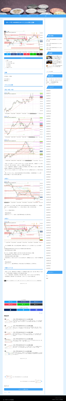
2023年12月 (48, 166)
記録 (7, 60)
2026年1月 (48, 108)
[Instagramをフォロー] (36, 310)
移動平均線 (39, 280)
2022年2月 (48, 222)
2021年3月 (48, 250)
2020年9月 (48, 265)
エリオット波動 (10, 280)
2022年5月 (48, 215)
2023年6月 (48, 182)
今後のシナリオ (9, 67)
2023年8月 (48, 177)
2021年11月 (48, 230)
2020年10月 (48, 263)
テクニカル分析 (9, 61)
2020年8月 (48, 268)
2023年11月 (48, 169)
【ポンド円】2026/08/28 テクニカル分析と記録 (53, 40)
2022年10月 (48, 202)
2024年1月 (48, 164)
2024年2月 (48, 161)
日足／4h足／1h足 (11, 63)
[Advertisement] (23, 27)
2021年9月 (48, 235)
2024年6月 (48, 151)
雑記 (47, 278)
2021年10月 (48, 232)
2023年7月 (48, 179)
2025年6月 (48, 121)
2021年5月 (48, 245)
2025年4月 (48, 126)
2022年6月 (48, 212)
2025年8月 (48, 118)
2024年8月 (48, 146)
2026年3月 (48, 103)
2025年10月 (48, 113)
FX (5, 280)
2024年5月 (48, 154)
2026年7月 (48, 93)
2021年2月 (48, 253)
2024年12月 (48, 136)
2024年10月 (48, 141)
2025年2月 (48, 131)
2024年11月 (48, 138)
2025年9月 (48, 116)
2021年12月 (48, 227)
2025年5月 (48, 123)
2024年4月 (48, 156)
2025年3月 (48, 128)
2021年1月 (48, 255)
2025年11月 (48, 111)
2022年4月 (48, 217)
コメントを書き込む (23, 389)
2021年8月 (48, 237)
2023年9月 (48, 174)
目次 (22, 58)
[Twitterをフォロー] (23, 310)
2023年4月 (48, 187)
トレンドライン (15, 280)
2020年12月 (48, 258)
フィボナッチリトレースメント (33, 280)
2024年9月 (48, 144)
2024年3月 (48, 159)
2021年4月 (48, 248)
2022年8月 (48, 207)
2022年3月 (48, 220)
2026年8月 (48, 90)
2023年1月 (48, 194)
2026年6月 (48, 95)
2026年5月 (48, 98)
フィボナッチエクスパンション (23, 280)
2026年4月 (48, 100)
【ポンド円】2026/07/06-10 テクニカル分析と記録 (54, 48)
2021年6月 (48, 242)
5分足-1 (9, 64)
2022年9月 (48, 204)
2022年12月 (48, 197)
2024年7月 (48, 149)
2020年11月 (48, 260)
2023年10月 (48, 171)
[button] (61, 71)
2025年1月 (48, 133)
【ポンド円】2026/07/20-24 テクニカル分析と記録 (54, 44)
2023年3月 (48, 189)
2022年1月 (48, 225)
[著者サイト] (10, 310)
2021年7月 (48, 240)
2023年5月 (48, 184)
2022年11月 (48, 199)
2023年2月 (48, 192)
